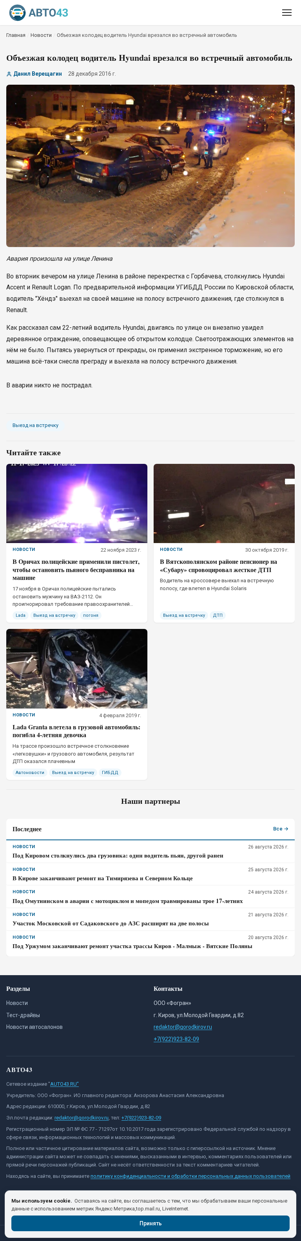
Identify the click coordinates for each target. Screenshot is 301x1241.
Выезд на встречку (35, 425)
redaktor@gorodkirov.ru (183, 1027)
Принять (151, 1223)
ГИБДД (110, 772)
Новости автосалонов (34, 1027)
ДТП (218, 615)
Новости (17, 1003)
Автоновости (30, 772)
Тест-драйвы (23, 1015)
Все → (280, 829)
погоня (90, 615)
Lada (20, 615)
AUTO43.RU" (64, 1084)
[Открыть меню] (287, 12)
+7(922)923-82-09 (176, 1039)
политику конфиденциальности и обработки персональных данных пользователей (190, 1176)
